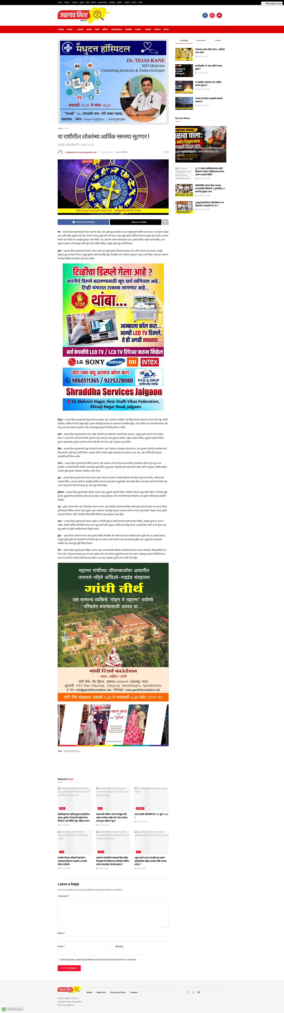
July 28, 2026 (64, 825)
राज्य (66, 128)
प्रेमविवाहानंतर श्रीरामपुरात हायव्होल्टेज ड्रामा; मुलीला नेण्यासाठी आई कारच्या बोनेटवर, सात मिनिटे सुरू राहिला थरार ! (74, 817)
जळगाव (66, 2)
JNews (67, 998)
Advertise (101, 992)
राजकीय (127, 2)
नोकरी (87, 2)
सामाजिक (112, 2)
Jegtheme (70, 1005)
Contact (133, 992)
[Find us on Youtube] (219, 15)
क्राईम (81, 2)
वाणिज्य (93, 2)
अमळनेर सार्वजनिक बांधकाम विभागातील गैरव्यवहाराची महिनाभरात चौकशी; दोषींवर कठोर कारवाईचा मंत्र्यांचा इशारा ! (112, 861)
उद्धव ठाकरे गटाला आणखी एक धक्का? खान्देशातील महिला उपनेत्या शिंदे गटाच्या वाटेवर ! (151, 861)
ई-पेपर (140, 2)
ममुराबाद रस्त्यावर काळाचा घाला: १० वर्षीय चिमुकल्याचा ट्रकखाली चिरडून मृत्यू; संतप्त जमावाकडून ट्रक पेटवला (201, 152)
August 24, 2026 (186, 159)
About (89, 992)
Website (119, 946)
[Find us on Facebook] (205, 15)
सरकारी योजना (102, 2)
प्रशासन (75, 2)
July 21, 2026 (103, 825)
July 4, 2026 (141, 868)
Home (60, 2)
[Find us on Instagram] (212, 15)
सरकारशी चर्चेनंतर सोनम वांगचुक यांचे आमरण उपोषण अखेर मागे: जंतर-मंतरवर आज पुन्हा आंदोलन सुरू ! (111, 817)
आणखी (119, 2)
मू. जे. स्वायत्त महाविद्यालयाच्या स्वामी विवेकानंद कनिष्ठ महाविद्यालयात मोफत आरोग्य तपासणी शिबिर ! (209, 171)
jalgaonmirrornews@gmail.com (82, 152)
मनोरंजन (134, 2)
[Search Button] (225, 29)
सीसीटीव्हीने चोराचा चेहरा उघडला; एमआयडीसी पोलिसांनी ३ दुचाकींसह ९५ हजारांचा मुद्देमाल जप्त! (210, 188)
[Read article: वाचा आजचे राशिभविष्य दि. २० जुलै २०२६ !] (152, 799)
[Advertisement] (113, 764)
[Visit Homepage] (84, 15)
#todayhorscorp (71, 751)
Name (61, 933)
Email (61, 946)
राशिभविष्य (124, 152)
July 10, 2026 (64, 868)
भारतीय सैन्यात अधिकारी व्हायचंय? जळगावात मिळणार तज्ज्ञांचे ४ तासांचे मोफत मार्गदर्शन (72, 861)
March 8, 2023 (107, 152)
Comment (63, 896)
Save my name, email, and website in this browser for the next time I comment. (99, 959)
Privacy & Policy (118, 992)
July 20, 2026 (141, 822)
